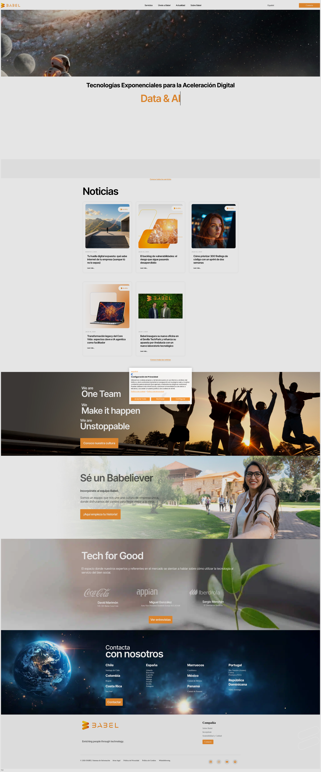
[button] (134, 371)
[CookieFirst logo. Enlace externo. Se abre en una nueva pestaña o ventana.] (132, 374)
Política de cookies (138, 391)
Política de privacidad (155, 391)
